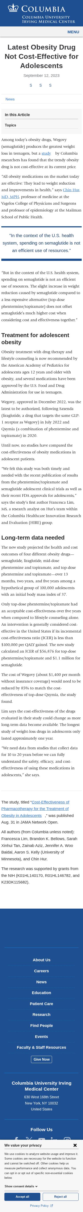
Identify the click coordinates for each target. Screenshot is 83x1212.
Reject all (60, 1196)
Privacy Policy (40, 1205)
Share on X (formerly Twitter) (40, 85)
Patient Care (41, 1004)
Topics (10, 125)
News (10, 99)
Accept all (22, 1196)
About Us (41, 960)
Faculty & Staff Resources (41, 1047)
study (48, 153)
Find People (41, 1025)
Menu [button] (73, 32)
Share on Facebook (31, 85)
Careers (41, 971)
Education (41, 993)
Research (41, 1014)
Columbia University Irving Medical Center (41, 921)
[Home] (41, 13)
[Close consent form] (75, 1145)
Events (41, 1036)
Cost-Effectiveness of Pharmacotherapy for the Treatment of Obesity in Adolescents (35, 809)
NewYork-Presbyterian (41, 935)
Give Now (42, 1059)
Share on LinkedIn (50, 85)
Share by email (56, 86)
